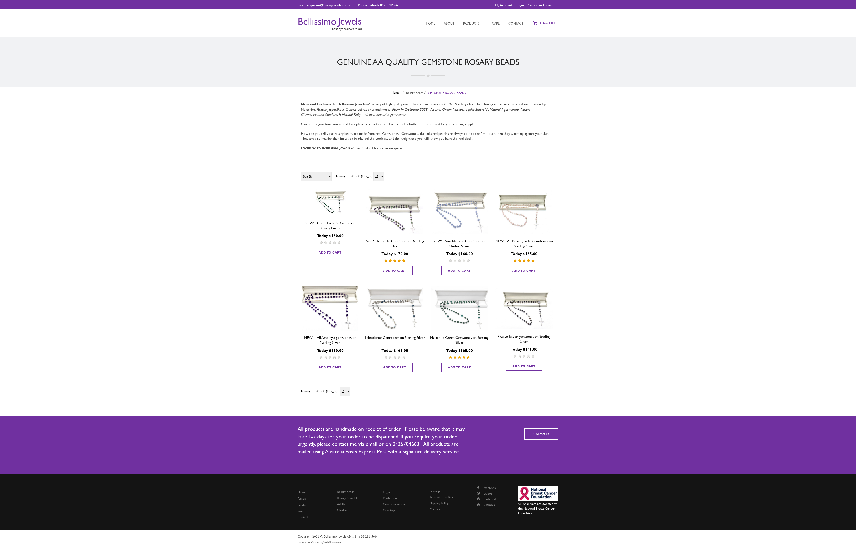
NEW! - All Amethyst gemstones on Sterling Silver (330, 340)
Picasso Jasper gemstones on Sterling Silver (524, 339)
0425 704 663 (390, 4)
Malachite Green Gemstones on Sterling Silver (459, 340)
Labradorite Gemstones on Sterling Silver (395, 337)
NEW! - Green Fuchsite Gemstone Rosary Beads (330, 225)
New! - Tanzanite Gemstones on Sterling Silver (395, 243)
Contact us (541, 433)
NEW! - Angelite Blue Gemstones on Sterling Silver (459, 243)
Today (322, 235)
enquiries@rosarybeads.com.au (329, 4)
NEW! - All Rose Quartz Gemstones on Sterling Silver (524, 243)
